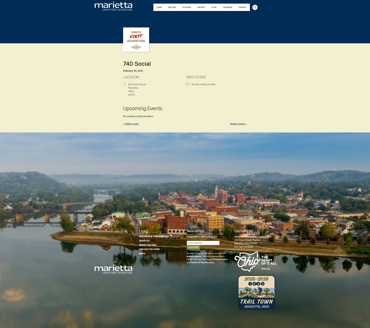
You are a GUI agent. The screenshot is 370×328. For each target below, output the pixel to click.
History (201, 7)
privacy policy (194, 256)
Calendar (227, 7)
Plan (214, 7)
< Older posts (131, 123)
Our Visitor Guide (149, 249)
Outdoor (186, 7)
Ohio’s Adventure (136, 37)
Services (144, 241)
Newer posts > (238, 123)
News (142, 253)
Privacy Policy (220, 259)
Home (159, 7)
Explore (172, 7)
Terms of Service (200, 262)
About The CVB (147, 245)
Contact (243, 7)
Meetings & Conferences (154, 236)
